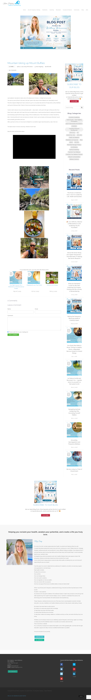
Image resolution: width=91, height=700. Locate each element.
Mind (81, 140)
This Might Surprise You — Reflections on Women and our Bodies (16, 286)
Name (9, 309)
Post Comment (13, 334)
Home (24, 9)
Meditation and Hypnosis (72, 140)
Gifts (87, 9)
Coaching (51, 9)
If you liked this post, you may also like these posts (34, 269)
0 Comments (13, 70)
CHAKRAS (74, 126)
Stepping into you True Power (34, 285)
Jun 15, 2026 (74, 294)
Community (76, 9)
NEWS (71, 142)
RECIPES (76, 142)
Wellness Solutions (74, 159)
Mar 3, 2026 (74, 474)
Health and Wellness (74, 137)
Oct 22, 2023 (35, 291)
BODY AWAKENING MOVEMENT (74, 123)
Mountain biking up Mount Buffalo (26, 63)
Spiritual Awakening (74, 149)
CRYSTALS (72, 132)
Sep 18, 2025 (17, 291)
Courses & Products (67, 9)
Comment (10, 315)
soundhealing (74, 147)
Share (12, 66)
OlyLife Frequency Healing (34, 9)
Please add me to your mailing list (18, 332)
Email (36, 309)
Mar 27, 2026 (74, 387)
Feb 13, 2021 (53, 291)
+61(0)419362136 (14, 665)
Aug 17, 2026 (74, 200)
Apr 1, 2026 (74, 356)
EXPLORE (48, 66)
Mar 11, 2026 (74, 418)
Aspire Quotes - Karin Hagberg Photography (74, 120)
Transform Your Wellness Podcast (74, 154)
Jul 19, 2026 (74, 230)
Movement (58, 9)
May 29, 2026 (74, 323)
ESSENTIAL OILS (70, 135)
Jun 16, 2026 (74, 261)
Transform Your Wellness (74, 152)
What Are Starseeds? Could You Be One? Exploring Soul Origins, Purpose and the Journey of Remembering (74, 287)
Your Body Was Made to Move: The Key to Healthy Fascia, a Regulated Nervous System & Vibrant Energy (74, 349)
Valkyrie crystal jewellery (74, 157)
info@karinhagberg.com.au (16, 667)
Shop (82, 9)
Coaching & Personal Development (74, 129)
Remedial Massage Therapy (74, 144)
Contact (40, 639)
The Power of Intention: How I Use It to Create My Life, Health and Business (74, 194)
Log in (81, 696)
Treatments (44, 9)
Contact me (39, 636)
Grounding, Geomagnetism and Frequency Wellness (74, 442)
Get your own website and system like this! (17, 695)
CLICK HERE (74, 101)
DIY (78, 132)
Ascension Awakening (74, 117)
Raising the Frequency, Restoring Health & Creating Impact (74, 318)
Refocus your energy (52, 285)
